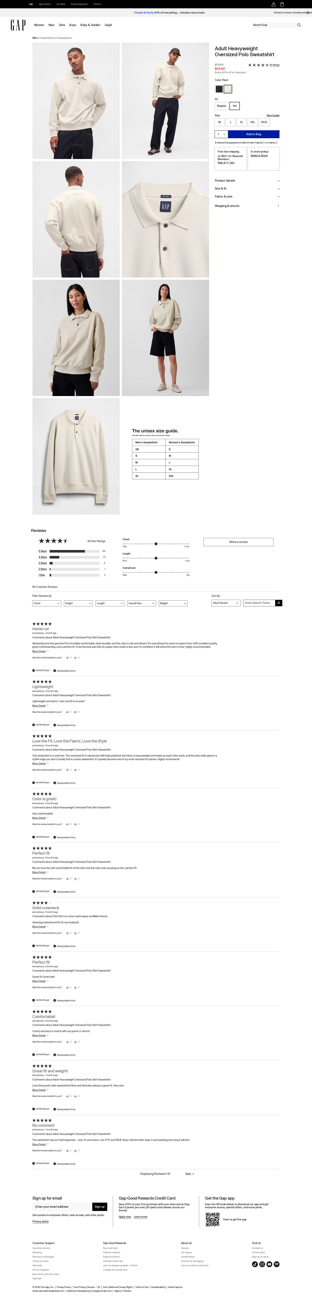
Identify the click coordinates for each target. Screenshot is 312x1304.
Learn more (141, 1216)
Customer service (41, 1248)
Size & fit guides (40, 1270)
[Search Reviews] (278, 603)
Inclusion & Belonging (192, 1261)
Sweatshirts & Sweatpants (56, 37)
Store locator (258, 1252)
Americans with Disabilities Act (48, 1291)
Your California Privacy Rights (118, 1287)
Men (52, 25)
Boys (72, 25)
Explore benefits (111, 1257)
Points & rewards (111, 1252)
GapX (108, 25)
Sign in (222, 162)
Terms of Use (142, 1287)
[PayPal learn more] (264, 143)
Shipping (37, 1252)
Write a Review (238, 542)
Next (188, 1173)
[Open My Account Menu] (273, 4)
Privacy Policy (64, 1287)
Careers (185, 1248)
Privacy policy (40, 1221)
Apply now (125, 1216)
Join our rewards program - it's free (120, 1265)
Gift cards (37, 1265)
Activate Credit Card (113, 1261)
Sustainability (158, 1287)
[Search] (299, 25)
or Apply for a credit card (115, 1270)
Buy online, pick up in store (45, 1274)
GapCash (37, 1278)
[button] (121, 280)
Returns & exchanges (43, 1257)
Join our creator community (194, 1265)
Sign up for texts (260, 1257)
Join (231, 162)
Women (39, 25)
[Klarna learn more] (276, 143)
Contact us (257, 1248)
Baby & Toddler (90, 25)
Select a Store (259, 155)
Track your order (40, 1261)
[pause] (308, 12)
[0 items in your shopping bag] (281, 4)
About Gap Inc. (175, 1287)
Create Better (188, 1257)
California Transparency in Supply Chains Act (89, 1291)
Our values (186, 1252)
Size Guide (273, 115)
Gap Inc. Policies (122, 1291)
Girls (62, 25)
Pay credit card (110, 1248)
